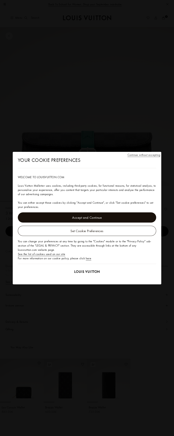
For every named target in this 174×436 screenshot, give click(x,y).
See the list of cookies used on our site (41, 254)
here (88, 258)
